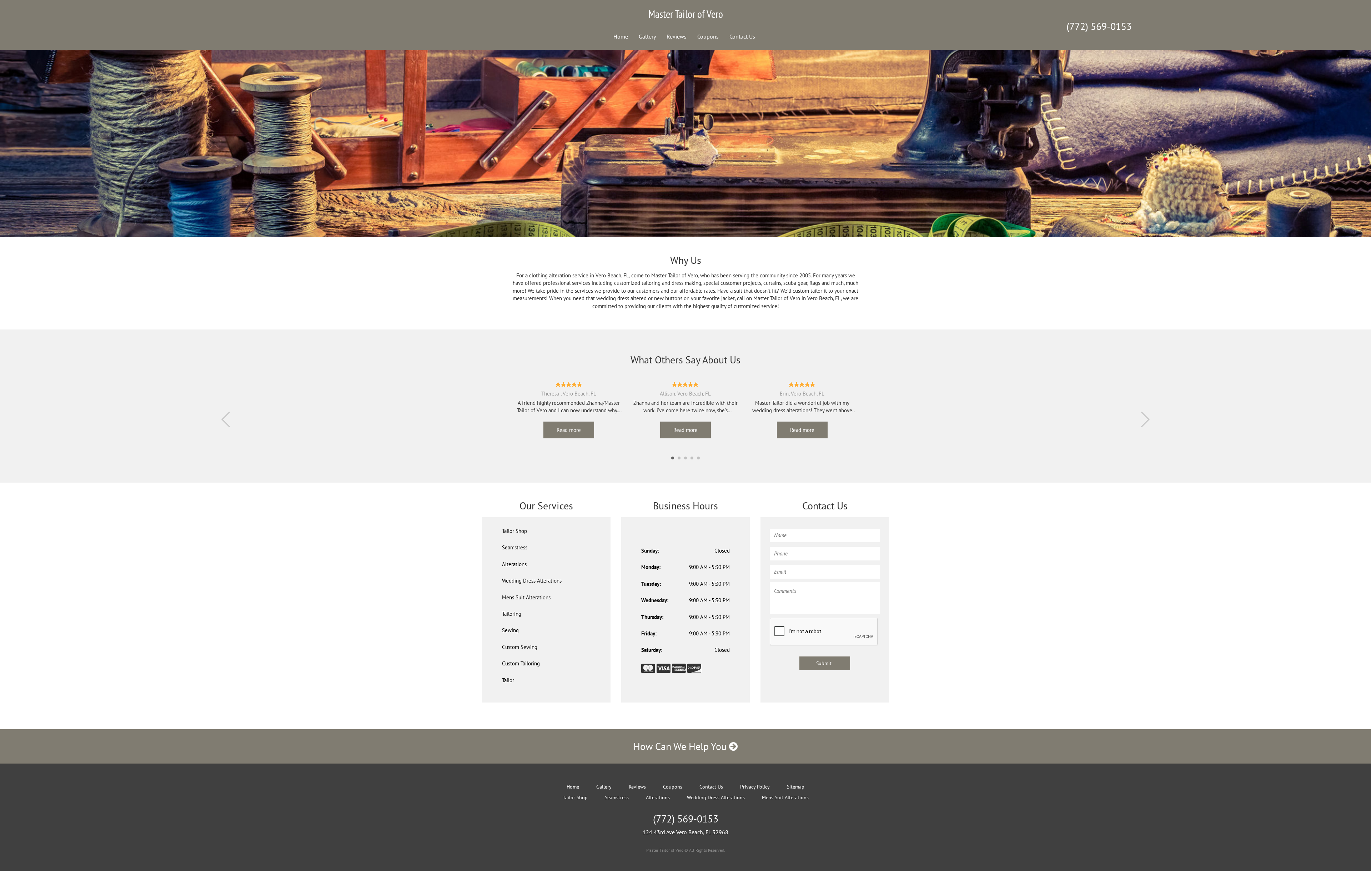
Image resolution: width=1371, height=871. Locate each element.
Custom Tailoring (521, 663)
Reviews (677, 36)
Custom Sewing (519, 647)
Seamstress (514, 547)
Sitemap (795, 787)
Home (620, 36)
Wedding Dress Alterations (532, 580)
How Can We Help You (681, 746)
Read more (569, 430)
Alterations (514, 564)
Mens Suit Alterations (526, 597)
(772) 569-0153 (1099, 26)
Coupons (708, 36)
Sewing (510, 630)
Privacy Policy (755, 787)
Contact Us (742, 36)
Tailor (508, 680)
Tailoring (511, 613)
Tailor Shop (514, 531)
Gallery (647, 36)
